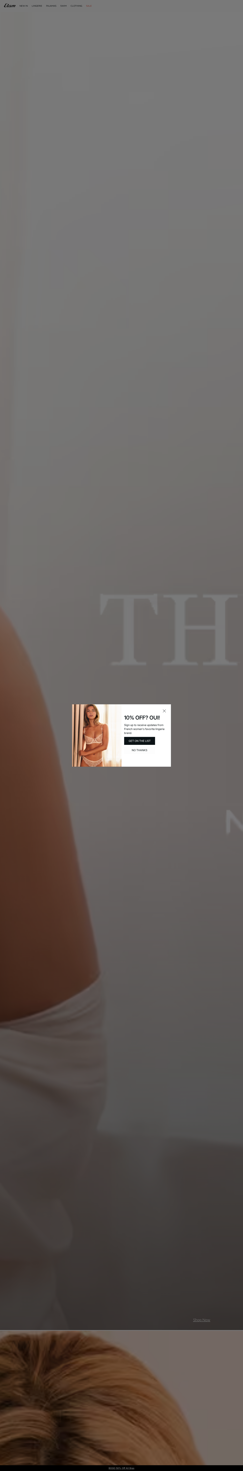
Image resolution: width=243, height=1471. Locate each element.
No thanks (139, 750)
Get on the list (140, 741)
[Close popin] (164, 711)
